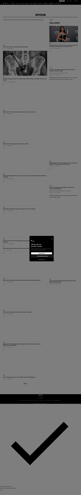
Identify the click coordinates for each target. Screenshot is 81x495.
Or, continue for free (41, 259)
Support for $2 (42, 253)
